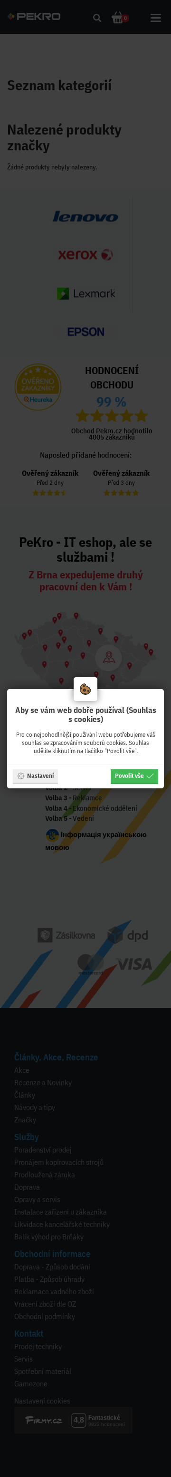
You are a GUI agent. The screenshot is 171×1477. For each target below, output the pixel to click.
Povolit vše (129, 775)
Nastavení (40, 775)
